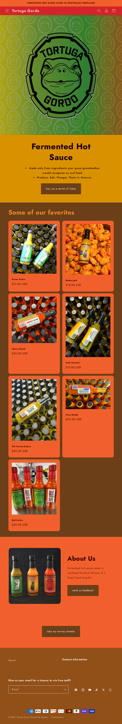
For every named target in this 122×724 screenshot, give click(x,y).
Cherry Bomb (19, 349)
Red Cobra (17, 520)
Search (12, 660)
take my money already (61, 631)
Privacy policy (57, 717)
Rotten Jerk (71, 280)
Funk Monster (73, 363)
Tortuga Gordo (23, 717)
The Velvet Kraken (21, 446)
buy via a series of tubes (61, 188)
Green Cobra (18, 279)
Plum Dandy (72, 415)
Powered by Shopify (39, 717)
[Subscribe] (64, 689)
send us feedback (83, 590)
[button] (7, 10)
